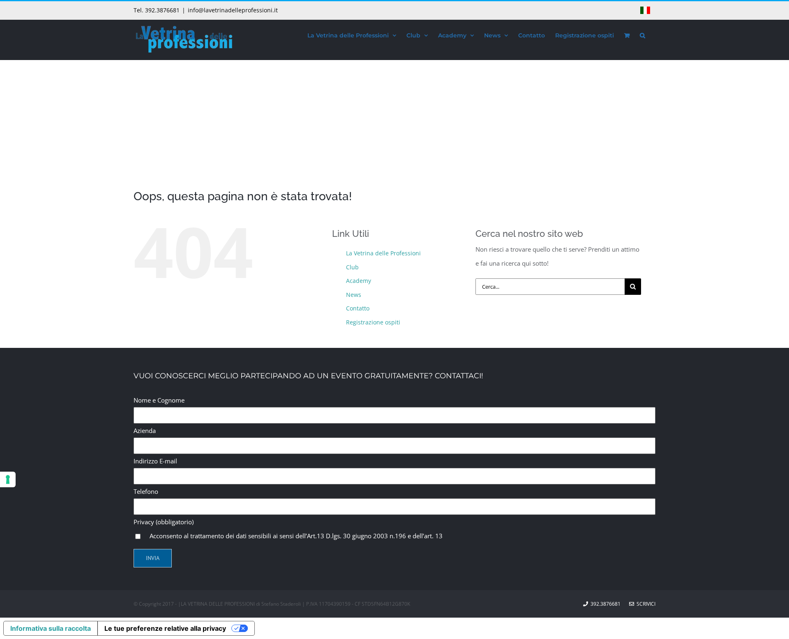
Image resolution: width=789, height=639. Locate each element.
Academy (358, 281)
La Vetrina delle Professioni (383, 253)
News (353, 295)
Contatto (357, 308)
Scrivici (644, 603)
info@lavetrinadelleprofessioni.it (233, 10)
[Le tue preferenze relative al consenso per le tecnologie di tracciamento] (8, 479)
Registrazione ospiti (373, 322)
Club (352, 267)
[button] (642, 34)
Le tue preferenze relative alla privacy (165, 628)
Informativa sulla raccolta (50, 628)
